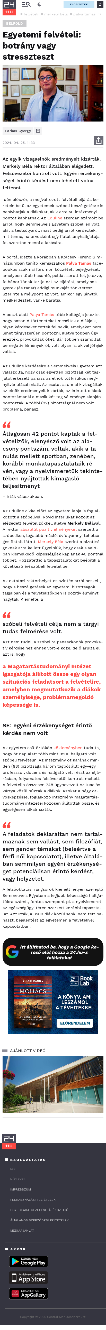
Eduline (54, 218)
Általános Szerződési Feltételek (39, 1220)
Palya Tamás (42, 314)
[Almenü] (26, 4)
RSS (13, 1169)
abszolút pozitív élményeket (48, 529)
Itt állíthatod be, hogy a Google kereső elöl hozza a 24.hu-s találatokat (59, 952)
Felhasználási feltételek (33, 1200)
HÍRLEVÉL (17, 1179)
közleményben (68, 747)
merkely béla (56, 14)
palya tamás (84, 14)
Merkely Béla (50, 541)
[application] (53, 1084)
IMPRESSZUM (20, 1189)
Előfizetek (79, 4)
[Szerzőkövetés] (38, 131)
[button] (99, 13)
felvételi (31, 14)
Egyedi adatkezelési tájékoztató (39, 1210)
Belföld (14, 23)
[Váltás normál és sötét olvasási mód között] (39, 5)
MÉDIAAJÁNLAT (22, 1230)
